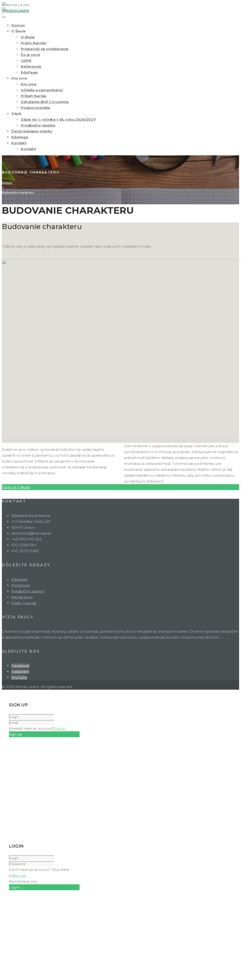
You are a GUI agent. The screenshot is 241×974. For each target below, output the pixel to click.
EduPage (29, 72)
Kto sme (28, 84)
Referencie (31, 66)
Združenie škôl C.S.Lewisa (44, 102)
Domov (18, 25)
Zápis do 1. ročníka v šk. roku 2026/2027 (58, 119)
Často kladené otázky (31, 131)
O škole (28, 37)
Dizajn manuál (23, 603)
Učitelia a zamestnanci (42, 90)
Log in (59, 728)
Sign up (19, 875)
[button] (16, 487)
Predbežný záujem (38, 125)
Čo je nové (30, 54)
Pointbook (20, 585)
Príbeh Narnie (33, 96)
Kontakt (19, 143)
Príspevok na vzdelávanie (44, 49)
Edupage (19, 579)
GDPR (26, 60)
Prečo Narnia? (34, 43)
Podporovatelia (35, 107)
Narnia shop (21, 597)
